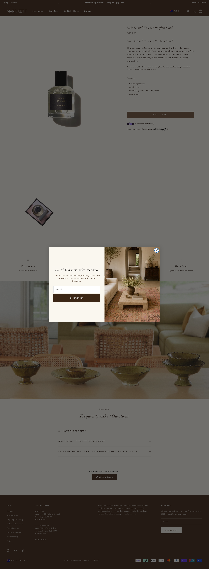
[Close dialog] (157, 250)
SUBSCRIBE (76, 298)
